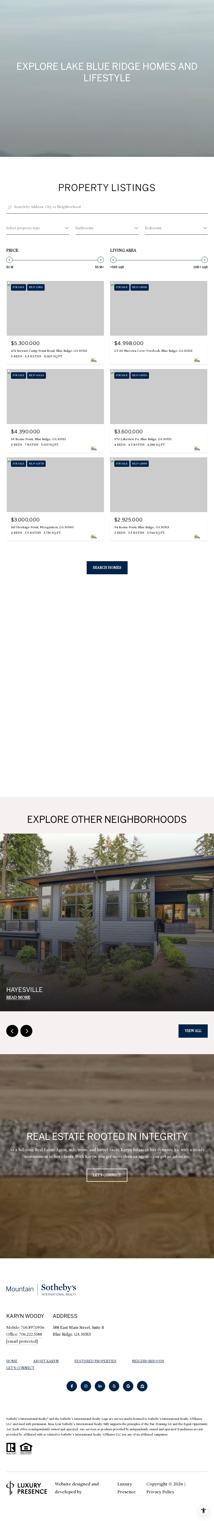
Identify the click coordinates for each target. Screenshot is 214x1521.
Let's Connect (20, 1368)
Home (11, 1361)
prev (12, 1031)
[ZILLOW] (142, 1386)
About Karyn (46, 1361)
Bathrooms (84, 228)
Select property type (23, 228)
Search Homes (107, 567)
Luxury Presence (126, 1488)
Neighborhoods (148, 1361)
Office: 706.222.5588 (24, 1334)
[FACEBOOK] (72, 1386)
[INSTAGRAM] (86, 1386)
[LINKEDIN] (100, 1386)
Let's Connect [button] (107, 1175)
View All (193, 1031)
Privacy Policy (160, 1492)
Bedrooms (153, 228)
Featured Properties (95, 1361)
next (26, 1031)
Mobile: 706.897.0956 (25, 1327)
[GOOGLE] (128, 1386)
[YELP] (114, 1386)
